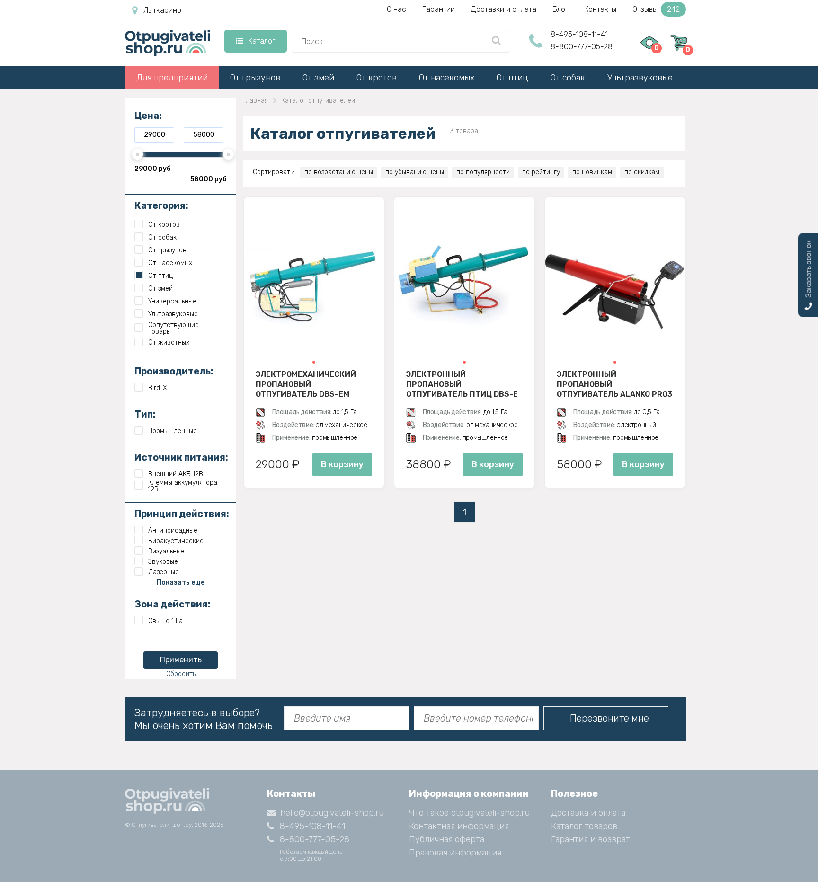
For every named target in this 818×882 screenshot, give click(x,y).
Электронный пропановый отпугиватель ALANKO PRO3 (614, 384)
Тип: (145, 414)
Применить (181, 659)
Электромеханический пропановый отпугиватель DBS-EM (306, 384)
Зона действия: (172, 604)
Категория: (161, 205)
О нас (396, 9)
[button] (313, 362)
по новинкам (592, 172)
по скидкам (641, 172)
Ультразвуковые (640, 77)
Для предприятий (172, 77)
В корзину (342, 464)
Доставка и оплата (588, 813)
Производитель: (173, 371)
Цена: (148, 115)
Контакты (600, 9)
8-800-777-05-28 (582, 46)
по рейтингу (541, 172)
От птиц (512, 77)
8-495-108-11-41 (579, 34)
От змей (318, 77)
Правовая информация (455, 852)
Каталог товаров (584, 826)
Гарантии (438, 9)
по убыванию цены (414, 172)
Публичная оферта (446, 839)
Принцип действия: (181, 513)
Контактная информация (459, 826)
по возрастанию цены (338, 172)
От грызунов (255, 77)
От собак (568, 77)
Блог (560, 9)
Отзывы (656, 9)
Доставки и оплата (503, 9)
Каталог (261, 40)
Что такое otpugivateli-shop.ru (469, 813)
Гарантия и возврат (590, 839)
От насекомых (446, 77)
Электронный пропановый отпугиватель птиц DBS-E (462, 384)
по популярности (483, 172)
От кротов (376, 77)
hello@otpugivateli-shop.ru (332, 813)
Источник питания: (181, 457)
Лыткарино (162, 10)
